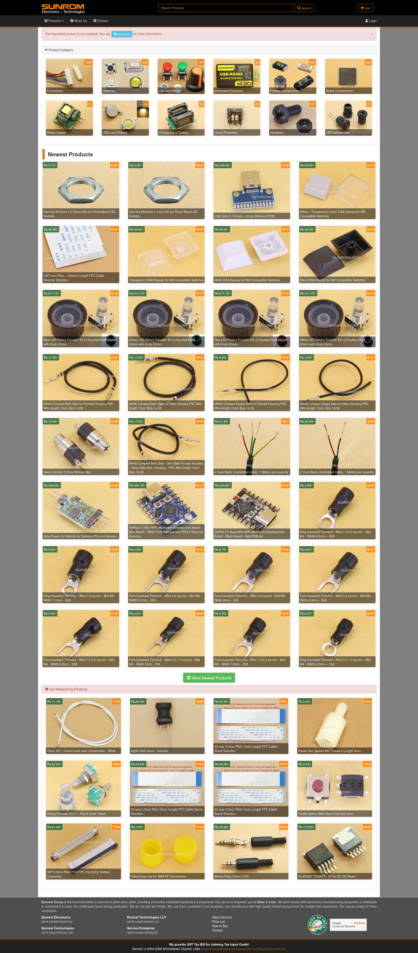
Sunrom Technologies (57, 928)
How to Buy (220, 926)
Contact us (123, 34)
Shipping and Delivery (232, 949)
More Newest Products (211, 677)
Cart (367, 8)
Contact (102, 20)
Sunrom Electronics (56, 917)
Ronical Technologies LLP (146, 917)
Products (55, 20)
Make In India (266, 902)
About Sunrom (222, 917)
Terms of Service (276, 949)
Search (306, 8)
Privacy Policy (256, 949)
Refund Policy (209, 949)
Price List (218, 921)
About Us (80, 20)
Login (372, 20)
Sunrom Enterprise (141, 928)
